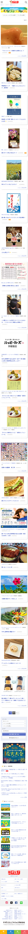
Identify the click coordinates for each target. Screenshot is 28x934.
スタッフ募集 (3, 898)
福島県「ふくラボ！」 (9, 912)
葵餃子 (3, 116)
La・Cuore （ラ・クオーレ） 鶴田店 (10, 316)
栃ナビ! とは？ (14, 876)
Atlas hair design (5, 214)
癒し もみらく (5, 149)
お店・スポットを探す (3, 932)
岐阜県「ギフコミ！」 (9, 913)
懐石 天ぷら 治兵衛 (6, 83)
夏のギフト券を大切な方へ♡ (9, 152)
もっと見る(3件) (22, 471)
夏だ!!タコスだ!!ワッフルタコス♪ (10, 500)
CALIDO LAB (5, 695)
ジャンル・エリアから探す (9, 15)
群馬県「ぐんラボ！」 (9, 915)
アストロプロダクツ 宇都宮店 (8, 463)
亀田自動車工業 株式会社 (7, 181)
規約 (2, 887)
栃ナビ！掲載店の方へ (19, 893)
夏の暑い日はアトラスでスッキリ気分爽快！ (13, 217)
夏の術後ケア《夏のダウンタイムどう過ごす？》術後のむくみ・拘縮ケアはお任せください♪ (13, 700)
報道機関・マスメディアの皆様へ (7, 896)
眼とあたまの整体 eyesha (8, 282)
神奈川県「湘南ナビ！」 (9, 916)
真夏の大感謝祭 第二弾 (8, 467)
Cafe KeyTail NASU (6, 660)
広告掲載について (4, 893)
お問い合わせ (17, 887)
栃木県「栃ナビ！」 (10, 910)
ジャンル (4, 719)
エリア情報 (17, 932)
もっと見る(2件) (22, 187)
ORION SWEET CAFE (7, 497)
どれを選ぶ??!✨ (6, 252)
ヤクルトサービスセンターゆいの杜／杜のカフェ (13, 391)
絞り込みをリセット (14, 737)
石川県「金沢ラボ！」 (9, 917)
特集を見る (24, 932)
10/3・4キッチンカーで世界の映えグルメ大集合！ (13, 773)
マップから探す (21, 15)
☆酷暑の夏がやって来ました (9, 598)
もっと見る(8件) (22, 56)
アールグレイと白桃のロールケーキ (11, 663)
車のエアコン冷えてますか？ (10, 184)
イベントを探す (10, 932)
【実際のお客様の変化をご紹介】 (10, 285)
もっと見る (24, 797)
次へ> (17, 712)
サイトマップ (3, 890)
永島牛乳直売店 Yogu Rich (8, 248)
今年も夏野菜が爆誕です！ (9, 631)
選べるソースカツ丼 (7, 567)
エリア (3, 728)
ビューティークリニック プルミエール (11, 46)
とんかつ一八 (5, 564)
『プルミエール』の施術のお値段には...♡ (13, 50)
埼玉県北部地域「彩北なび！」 (8, 918)
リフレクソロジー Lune (7, 595)
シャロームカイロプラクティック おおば (11, 529)
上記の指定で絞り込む (14, 734)
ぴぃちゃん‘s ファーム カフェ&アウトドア (11, 627)
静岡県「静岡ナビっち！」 (9, 911)
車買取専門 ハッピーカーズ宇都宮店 (10, 354)
